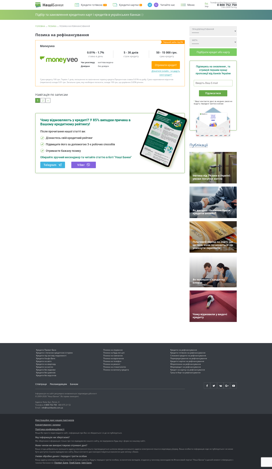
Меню (191, 5)
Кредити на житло (44, 367)
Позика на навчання (113, 355)
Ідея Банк (86, 462)
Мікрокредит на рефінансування (185, 367)
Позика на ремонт (111, 364)
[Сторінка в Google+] (227, 385)
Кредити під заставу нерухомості (51, 355)
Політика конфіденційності (49, 429)
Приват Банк (61, 462)
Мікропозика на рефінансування (185, 364)
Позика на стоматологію (114, 367)
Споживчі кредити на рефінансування (188, 355)
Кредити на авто (43, 361)
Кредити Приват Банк (46, 350)
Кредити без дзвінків (45, 372)
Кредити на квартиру (46, 364)
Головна (40, 26)
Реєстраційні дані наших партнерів (54, 420)
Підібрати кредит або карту (213, 52)
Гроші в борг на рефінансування (185, 372)
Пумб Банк (74, 462)
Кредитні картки (129, 5)
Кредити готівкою (91, 5)
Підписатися (213, 93)
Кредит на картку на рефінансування (187, 369)
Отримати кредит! (166, 65)
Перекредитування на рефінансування (188, 358)
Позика (52, 26)
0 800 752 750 (227, 4)
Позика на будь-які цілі (114, 352)
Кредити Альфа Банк (45, 358)
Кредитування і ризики (48, 424)
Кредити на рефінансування (183, 350)
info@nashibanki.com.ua (52, 407)
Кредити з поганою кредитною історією (54, 352)
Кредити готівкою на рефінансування (187, 352)
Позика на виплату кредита (116, 369)
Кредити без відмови (46, 369)
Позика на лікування (113, 350)
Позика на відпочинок (113, 358)
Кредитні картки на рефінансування (187, 361)
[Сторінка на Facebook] (207, 385)
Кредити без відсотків (46, 375)
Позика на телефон (112, 361)
